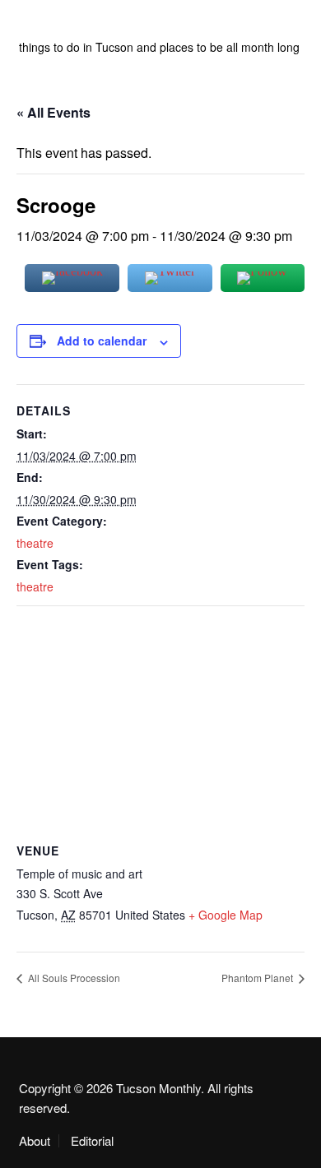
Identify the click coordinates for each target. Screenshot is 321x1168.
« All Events (53, 112)
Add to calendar (102, 340)
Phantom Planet (258, 978)
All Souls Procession (73, 978)
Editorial (92, 1140)
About (34, 1140)
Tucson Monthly (96, 24)
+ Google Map (225, 914)
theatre (35, 543)
